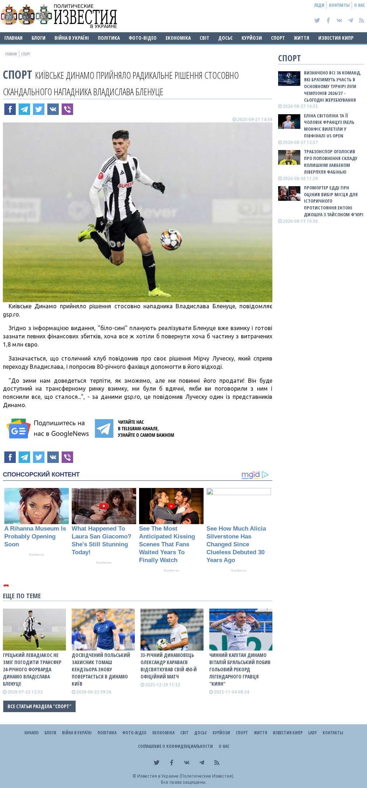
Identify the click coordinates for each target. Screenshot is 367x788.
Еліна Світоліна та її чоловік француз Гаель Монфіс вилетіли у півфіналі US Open (329, 125)
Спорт (278, 37)
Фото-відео (143, 37)
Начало (31, 733)
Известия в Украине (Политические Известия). (185, 776)
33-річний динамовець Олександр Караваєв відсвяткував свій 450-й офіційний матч (168, 666)
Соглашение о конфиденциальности (175, 746)
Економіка (178, 37)
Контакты (339, 5)
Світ (204, 37)
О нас (359, 5)
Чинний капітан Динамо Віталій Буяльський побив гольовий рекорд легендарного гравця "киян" (240, 669)
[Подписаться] (49, 428)
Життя (301, 37)
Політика (109, 37)
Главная (13, 37)
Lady (312, 733)
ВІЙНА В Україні (71, 37)
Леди (319, 5)
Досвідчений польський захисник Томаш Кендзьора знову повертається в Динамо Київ (101, 669)
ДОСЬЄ (225, 37)
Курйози (252, 37)
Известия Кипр (335, 37)
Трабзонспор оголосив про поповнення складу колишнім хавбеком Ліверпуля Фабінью (330, 161)
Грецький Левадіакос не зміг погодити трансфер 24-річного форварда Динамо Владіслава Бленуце (32, 669)
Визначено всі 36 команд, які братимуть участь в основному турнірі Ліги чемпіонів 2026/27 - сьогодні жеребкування (332, 86)
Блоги (39, 37)
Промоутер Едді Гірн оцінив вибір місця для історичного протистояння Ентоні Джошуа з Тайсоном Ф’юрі (333, 201)
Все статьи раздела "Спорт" (39, 706)
